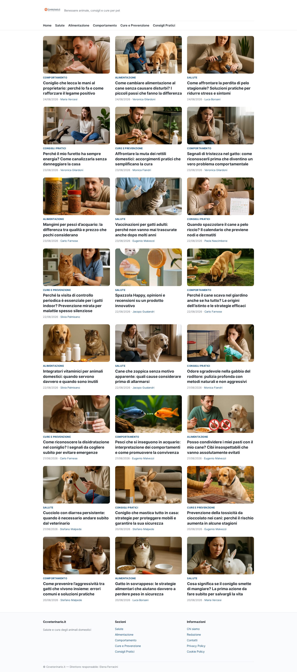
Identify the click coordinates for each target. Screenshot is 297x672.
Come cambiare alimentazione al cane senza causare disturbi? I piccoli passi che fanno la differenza (148, 88)
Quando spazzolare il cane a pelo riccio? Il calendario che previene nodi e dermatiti (217, 229)
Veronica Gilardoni (144, 99)
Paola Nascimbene (215, 240)
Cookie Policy (196, 651)
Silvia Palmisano (70, 316)
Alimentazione (78, 25)
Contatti (192, 640)
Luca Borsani (212, 99)
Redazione (194, 634)
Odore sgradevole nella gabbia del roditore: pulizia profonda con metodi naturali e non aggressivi (218, 376)
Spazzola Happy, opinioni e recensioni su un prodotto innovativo (140, 300)
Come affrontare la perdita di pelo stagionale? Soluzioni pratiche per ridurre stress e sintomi (219, 88)
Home (47, 25)
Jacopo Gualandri (143, 311)
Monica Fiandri (142, 170)
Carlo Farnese (69, 240)
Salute (60, 25)
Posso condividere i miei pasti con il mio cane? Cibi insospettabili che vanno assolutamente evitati (220, 447)
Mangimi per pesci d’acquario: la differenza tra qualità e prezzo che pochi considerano (74, 229)
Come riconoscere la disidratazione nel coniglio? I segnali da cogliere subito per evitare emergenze (76, 447)
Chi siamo (193, 629)
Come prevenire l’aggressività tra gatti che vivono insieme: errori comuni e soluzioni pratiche (73, 588)
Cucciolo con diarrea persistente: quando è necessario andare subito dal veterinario (76, 517)
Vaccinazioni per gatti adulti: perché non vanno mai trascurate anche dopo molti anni (146, 229)
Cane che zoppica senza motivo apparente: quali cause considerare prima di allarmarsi (148, 376)
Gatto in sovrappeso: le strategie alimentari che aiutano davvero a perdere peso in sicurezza (145, 588)
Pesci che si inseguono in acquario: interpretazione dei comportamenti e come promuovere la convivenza (148, 447)
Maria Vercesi (68, 99)
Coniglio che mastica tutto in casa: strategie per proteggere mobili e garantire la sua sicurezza (147, 517)
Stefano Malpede (71, 529)
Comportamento (105, 25)
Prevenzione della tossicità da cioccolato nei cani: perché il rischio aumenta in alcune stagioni (220, 517)
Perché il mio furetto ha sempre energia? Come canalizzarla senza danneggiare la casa (75, 158)
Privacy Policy (196, 646)
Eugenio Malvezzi (144, 240)
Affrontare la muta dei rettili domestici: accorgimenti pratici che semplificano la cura (148, 158)
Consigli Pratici (164, 25)
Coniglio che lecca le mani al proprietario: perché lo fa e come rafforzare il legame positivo (73, 88)
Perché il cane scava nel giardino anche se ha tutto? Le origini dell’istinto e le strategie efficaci (217, 300)
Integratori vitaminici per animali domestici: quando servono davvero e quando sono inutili (73, 376)
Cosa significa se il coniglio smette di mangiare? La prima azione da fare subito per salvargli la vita (219, 588)
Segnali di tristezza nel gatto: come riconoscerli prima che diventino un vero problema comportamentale (220, 158)
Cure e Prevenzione (134, 25)
